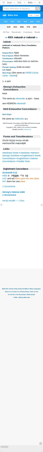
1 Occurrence (8, 186)
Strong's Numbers (10, 155)
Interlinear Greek (10, 153)
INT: (4, 181)
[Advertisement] (21, 254)
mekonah (19, 118)
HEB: (4, 175)
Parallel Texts (23, 161)
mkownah (20, 98)
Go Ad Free (4, 446)
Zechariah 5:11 (9, 172)
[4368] (3, 210)
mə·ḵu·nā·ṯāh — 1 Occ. (13, 200)
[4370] (40, 210)
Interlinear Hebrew (29, 153)
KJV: (4, 178)
